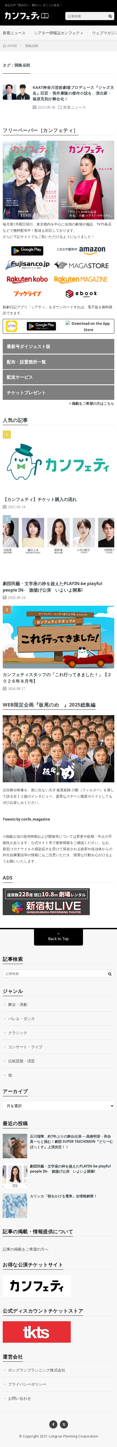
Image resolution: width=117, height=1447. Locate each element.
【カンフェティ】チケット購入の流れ (40, 499)
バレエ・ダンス (21, 1018)
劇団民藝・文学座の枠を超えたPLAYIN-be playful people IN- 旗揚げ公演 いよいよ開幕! (70, 1169)
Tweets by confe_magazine (26, 819)
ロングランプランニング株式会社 (36, 1370)
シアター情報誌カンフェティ (59, 32)
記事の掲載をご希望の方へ (25, 1249)
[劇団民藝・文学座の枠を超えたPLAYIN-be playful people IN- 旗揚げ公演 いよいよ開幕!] (15, 1176)
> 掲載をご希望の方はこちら (91, 403)
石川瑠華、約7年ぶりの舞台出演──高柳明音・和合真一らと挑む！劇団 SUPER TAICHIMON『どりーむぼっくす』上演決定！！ (71, 1141)
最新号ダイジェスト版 (28, 346)
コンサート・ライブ (25, 1046)
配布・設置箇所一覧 (26, 362)
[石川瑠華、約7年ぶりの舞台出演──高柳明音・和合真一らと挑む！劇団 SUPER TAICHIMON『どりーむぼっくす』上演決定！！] (15, 1146)
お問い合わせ (19, 1398)
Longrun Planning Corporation (73, 1436)
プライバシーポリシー (27, 1384)
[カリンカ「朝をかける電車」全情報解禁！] (15, 1206)
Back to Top (58, 938)
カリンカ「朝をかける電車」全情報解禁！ (63, 1196)
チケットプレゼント (26, 393)
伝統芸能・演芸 (21, 1060)
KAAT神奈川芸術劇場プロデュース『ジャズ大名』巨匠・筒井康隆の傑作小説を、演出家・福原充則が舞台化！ (73, 93)
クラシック (17, 1032)
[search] (110, 16)
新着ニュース (14, 32)
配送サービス (20, 377)
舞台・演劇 (17, 1004)
